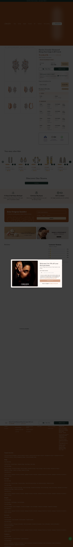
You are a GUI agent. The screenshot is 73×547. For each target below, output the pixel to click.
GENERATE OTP (50, 280)
